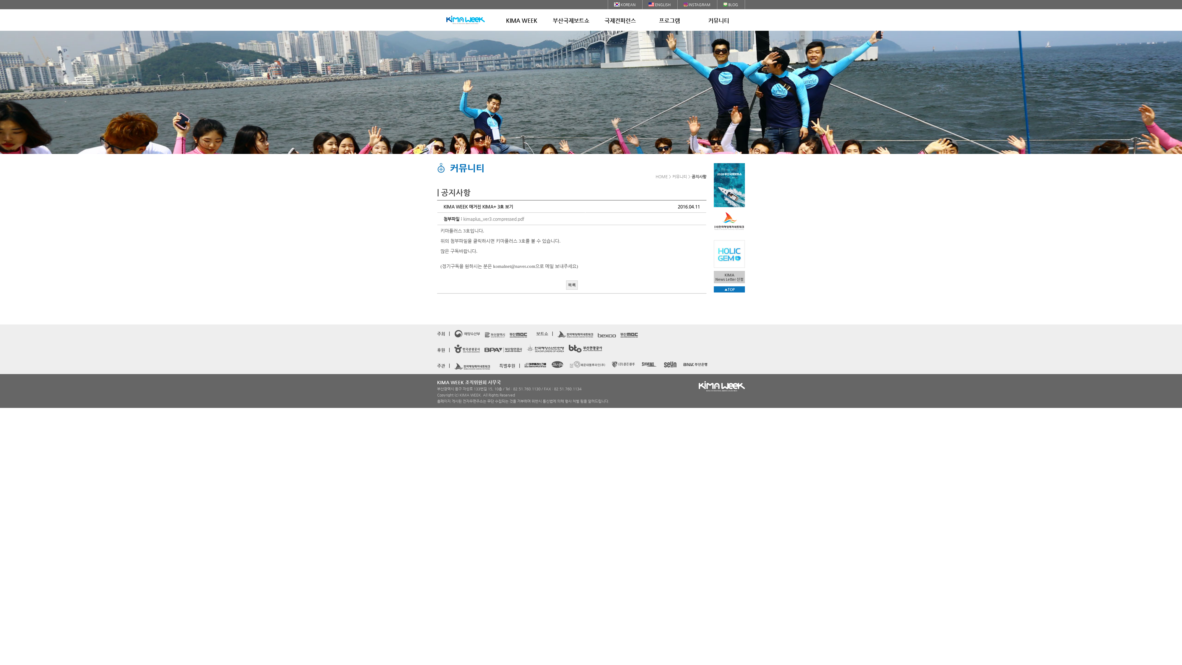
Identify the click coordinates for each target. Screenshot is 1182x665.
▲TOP (729, 289)
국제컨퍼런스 (620, 20)
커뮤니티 (718, 20)
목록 (572, 285)
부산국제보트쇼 (571, 20)
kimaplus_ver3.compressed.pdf (493, 218)
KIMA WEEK (521, 20)
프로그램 (669, 20)
